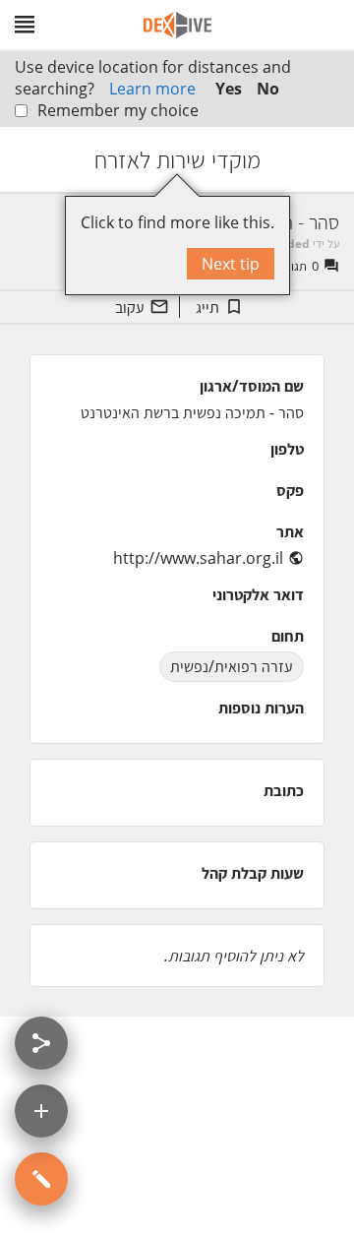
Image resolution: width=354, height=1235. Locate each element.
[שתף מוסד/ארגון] (41, 1043)
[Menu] (24, 24)
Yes (228, 88)
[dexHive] (177, 25)
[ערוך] (41, 1178)
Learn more (152, 88)
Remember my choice (118, 110)
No (268, 88)
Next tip (231, 264)
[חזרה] (321, 159)
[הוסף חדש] (41, 1111)
